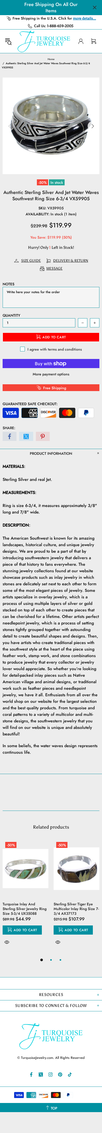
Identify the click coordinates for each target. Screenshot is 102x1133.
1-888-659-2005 (60, 26)
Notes (8, 284)
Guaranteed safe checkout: (30, 404)
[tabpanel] (25, 898)
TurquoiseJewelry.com (44, 41)
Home (51, 59)
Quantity (11, 315)
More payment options (51, 374)
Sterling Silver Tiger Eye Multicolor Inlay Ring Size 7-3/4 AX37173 (76, 909)
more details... (84, 18)
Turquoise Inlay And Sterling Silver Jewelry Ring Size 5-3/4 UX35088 (25, 909)
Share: (9, 428)
